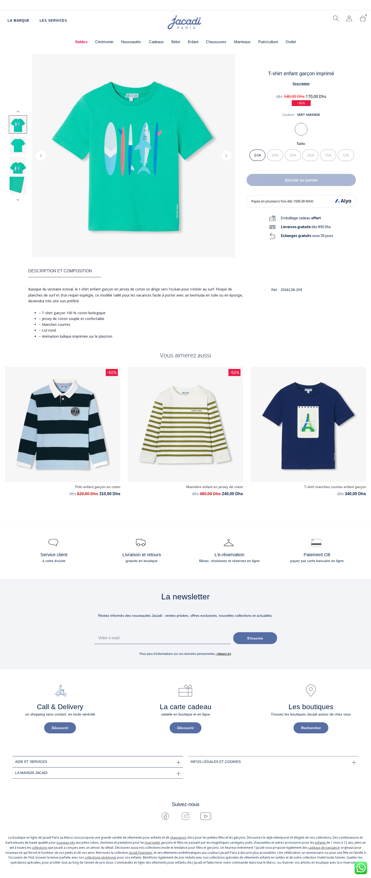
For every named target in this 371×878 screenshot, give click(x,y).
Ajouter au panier (301, 179)
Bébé (175, 42)
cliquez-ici (224, 654)
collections (39, 847)
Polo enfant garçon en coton (97, 487)
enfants (320, 842)
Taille (301, 144)
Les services (53, 20)
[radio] (257, 155)
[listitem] (18, 124)
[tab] (64, 271)
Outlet (291, 42)
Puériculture (268, 42)
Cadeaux (156, 42)
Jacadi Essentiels (140, 852)
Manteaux (242, 42)
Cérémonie (104, 42)
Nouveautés (131, 42)
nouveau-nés (66, 842)
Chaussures (216, 42)
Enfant (193, 42)
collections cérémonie (100, 857)
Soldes (81, 42)
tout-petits (152, 842)
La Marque (19, 20)
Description (301, 84)
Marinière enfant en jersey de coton (214, 487)
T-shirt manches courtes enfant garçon (335, 487)
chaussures (178, 837)
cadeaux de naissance (324, 847)
